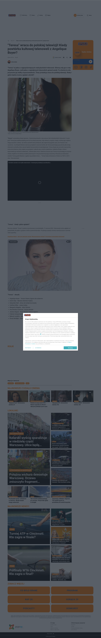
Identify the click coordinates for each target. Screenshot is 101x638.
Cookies (33, 343)
